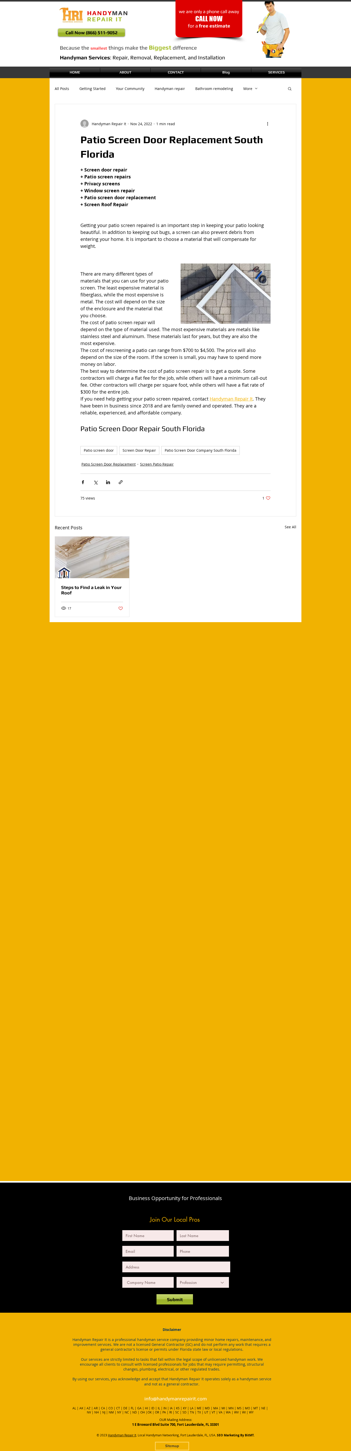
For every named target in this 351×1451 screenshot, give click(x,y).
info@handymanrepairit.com (175, 1398)
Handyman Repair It (122, 1435)
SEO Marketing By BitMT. (235, 1435)
